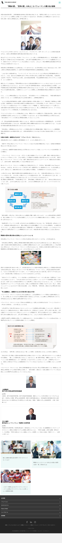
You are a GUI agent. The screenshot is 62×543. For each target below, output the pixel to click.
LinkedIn (31, 522)
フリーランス (43, 525)
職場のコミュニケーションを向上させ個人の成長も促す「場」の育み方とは (45, 463)
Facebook (27, 522)
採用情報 (3, 515)
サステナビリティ (5, 505)
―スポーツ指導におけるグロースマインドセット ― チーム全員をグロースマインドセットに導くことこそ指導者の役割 (15, 489)
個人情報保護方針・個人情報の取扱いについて (20, 530)
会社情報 (3, 498)
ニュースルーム (4, 512)
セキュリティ (39, 530)
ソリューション (4, 501)
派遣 (6, 525)
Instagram (35, 522)
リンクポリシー (46, 530)
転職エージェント (25, 525)
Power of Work (4, 508)
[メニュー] (59, 2)
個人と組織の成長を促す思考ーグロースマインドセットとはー (15, 459)
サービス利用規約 (33, 530)
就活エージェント (34, 525)
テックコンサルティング (14, 525)
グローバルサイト (51, 525)
